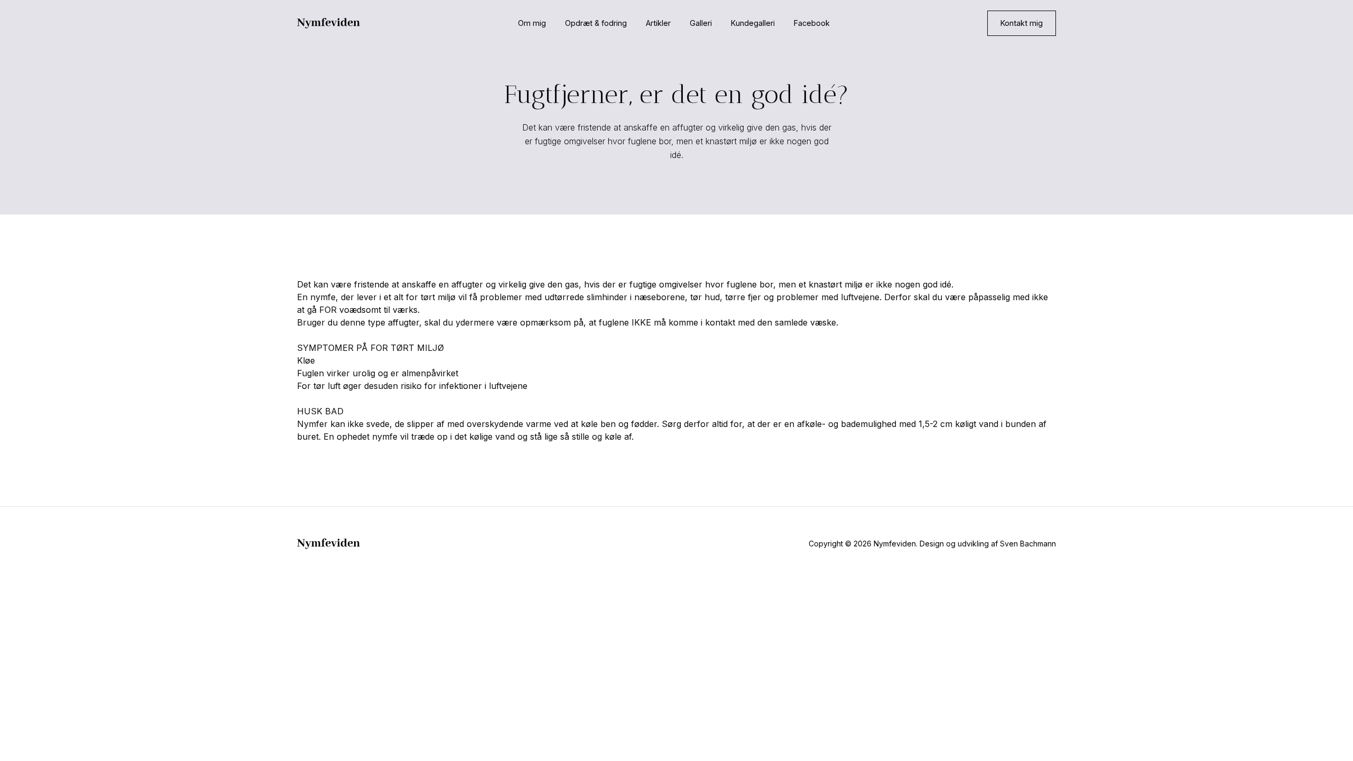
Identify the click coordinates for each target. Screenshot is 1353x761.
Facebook (812, 22)
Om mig (532, 22)
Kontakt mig (1021, 22)
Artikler (658, 22)
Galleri (701, 22)
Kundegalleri (753, 22)
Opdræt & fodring (596, 22)
